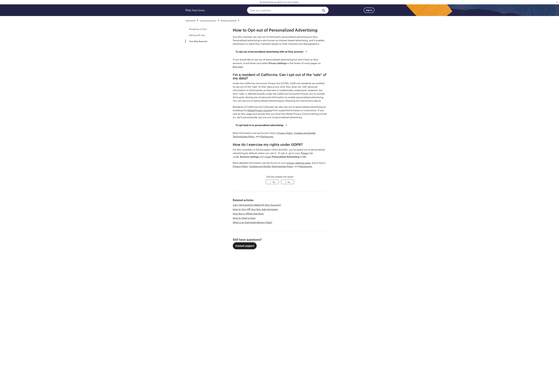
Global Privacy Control (259, 110)
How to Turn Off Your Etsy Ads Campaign (255, 209)
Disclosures (267, 136)
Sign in (369, 10)
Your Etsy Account (208, 20)
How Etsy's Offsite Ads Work (248, 213)
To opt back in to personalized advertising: (259, 125)
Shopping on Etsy (198, 29)
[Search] (324, 10)
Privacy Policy (285, 132)
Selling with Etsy (197, 35)
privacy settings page (298, 162)
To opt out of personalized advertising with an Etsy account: (269, 51)
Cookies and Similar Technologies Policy (271, 166)
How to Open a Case (244, 217)
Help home (190, 20)
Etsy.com (238, 66)
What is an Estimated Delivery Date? (252, 222)
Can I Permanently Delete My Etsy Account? (257, 204)
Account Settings (228, 20)
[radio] (272, 182)
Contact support (244, 245)
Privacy (305, 153)
